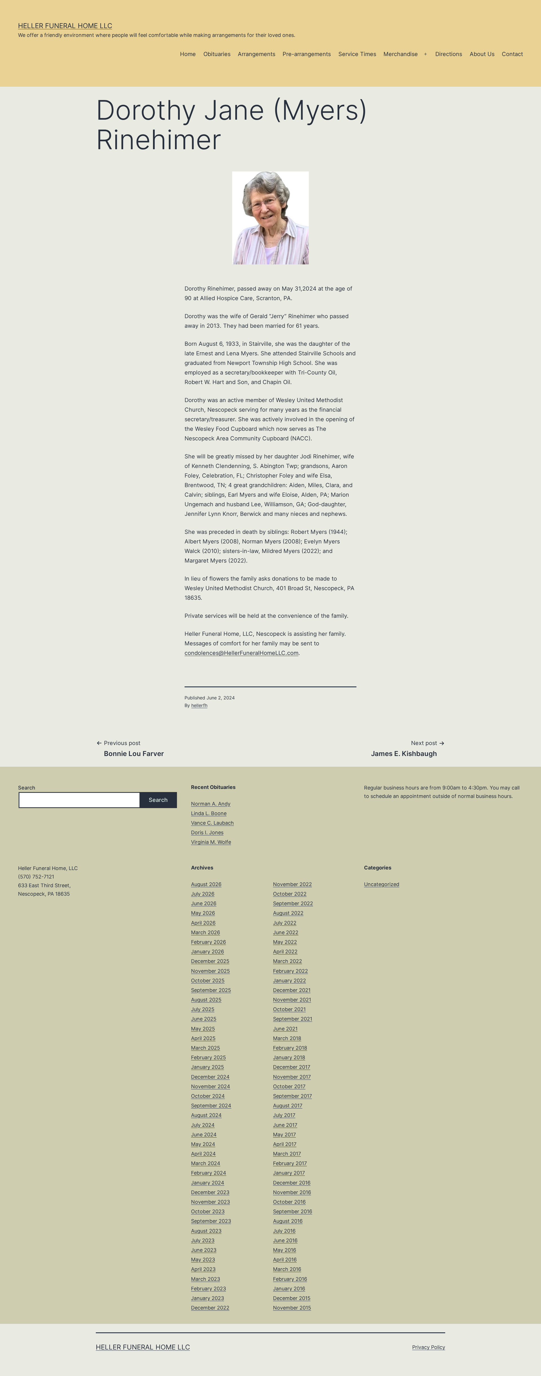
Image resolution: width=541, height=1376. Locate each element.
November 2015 (292, 1308)
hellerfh (199, 705)
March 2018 (287, 1038)
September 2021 (292, 1019)
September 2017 (292, 1096)
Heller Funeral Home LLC (65, 26)
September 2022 (293, 903)
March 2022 (287, 961)
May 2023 (203, 1260)
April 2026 (203, 923)
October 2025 (208, 981)
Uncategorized (381, 884)
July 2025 (202, 1009)
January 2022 (289, 981)
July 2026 (202, 894)
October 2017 (289, 1086)
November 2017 (292, 1077)
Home (188, 54)
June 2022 (285, 932)
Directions (448, 54)
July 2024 (203, 1125)
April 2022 (285, 951)
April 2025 (203, 1038)
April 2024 (203, 1154)
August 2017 (287, 1106)
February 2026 (208, 942)
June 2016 (285, 1240)
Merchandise (400, 54)
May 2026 (203, 913)
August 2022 (288, 913)
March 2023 (205, 1279)
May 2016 (284, 1250)
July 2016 (284, 1231)
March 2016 (287, 1269)
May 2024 (203, 1144)
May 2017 (284, 1135)
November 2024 (210, 1086)
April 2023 (203, 1269)
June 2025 (203, 1019)
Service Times (357, 54)
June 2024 (204, 1135)
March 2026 (205, 932)
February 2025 (208, 1057)
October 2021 (289, 1009)
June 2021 (285, 1029)
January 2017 (289, 1173)
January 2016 (289, 1289)
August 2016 (288, 1221)
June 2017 (285, 1125)
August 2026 (206, 884)
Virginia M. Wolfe (211, 842)
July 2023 (202, 1240)
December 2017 (291, 1067)
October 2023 (208, 1211)
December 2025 (210, 961)
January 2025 (207, 1067)
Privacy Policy (428, 1347)
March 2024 (205, 1163)
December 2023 (210, 1192)
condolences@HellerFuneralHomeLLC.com (241, 653)
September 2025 (211, 990)
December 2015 (292, 1298)
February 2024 (208, 1173)
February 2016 (290, 1279)
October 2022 (290, 894)
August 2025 (206, 1000)
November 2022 (292, 884)
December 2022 (210, 1308)
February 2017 (290, 1163)
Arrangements (256, 54)
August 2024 (206, 1115)
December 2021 (292, 990)
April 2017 (284, 1144)
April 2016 (285, 1260)
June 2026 (203, 903)
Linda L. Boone (209, 813)
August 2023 (206, 1231)
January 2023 (207, 1298)
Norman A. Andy (210, 804)
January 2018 (289, 1057)
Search (26, 788)
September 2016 (292, 1211)
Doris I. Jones (207, 832)
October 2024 (208, 1096)
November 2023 (210, 1202)
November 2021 (292, 1000)
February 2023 (208, 1289)
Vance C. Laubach (212, 823)
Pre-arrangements (307, 54)
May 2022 (285, 942)
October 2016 (289, 1202)
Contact (512, 54)
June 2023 (203, 1250)
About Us (482, 54)
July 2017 (284, 1115)
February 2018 (290, 1048)
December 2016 (292, 1183)
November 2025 (210, 971)
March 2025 (205, 1048)
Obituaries (216, 54)
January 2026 (207, 951)
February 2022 (290, 971)
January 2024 (207, 1183)
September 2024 (211, 1106)
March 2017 (287, 1154)
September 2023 (211, 1221)
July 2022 (284, 923)
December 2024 (210, 1077)
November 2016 (292, 1192)
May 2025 (203, 1029)
